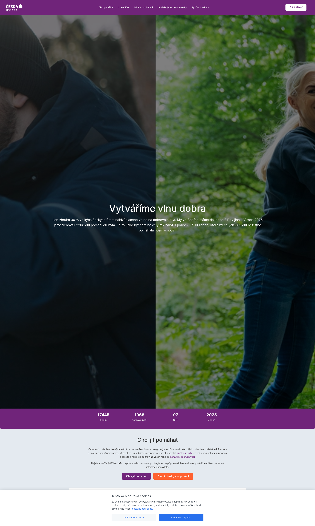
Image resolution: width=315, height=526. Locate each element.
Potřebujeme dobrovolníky (172, 7)
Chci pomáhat (106, 7)
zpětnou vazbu (185, 453)
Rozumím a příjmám (181, 517)
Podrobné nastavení (134, 517)
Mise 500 (123, 7)
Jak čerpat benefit (144, 7)
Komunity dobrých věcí (182, 456)
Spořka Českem (200, 7)
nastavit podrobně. (142, 508)
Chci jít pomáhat (136, 476)
